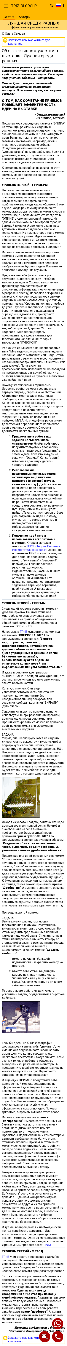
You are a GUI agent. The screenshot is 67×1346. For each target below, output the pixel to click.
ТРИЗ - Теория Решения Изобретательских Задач (36, 548)
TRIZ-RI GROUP (24, 6)
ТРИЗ (24, 631)
